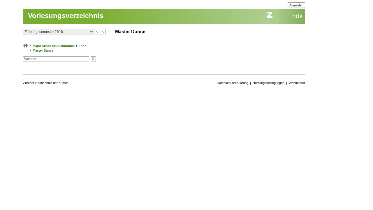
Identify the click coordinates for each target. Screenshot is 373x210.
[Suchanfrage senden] (93, 59)
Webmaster (297, 83)
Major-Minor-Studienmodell (54, 46)
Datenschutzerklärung (232, 83)
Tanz (82, 46)
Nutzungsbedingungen (268, 83)
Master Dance (43, 50)
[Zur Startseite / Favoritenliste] (25, 46)
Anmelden (296, 5)
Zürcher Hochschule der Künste (45, 83)
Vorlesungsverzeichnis (65, 16)
